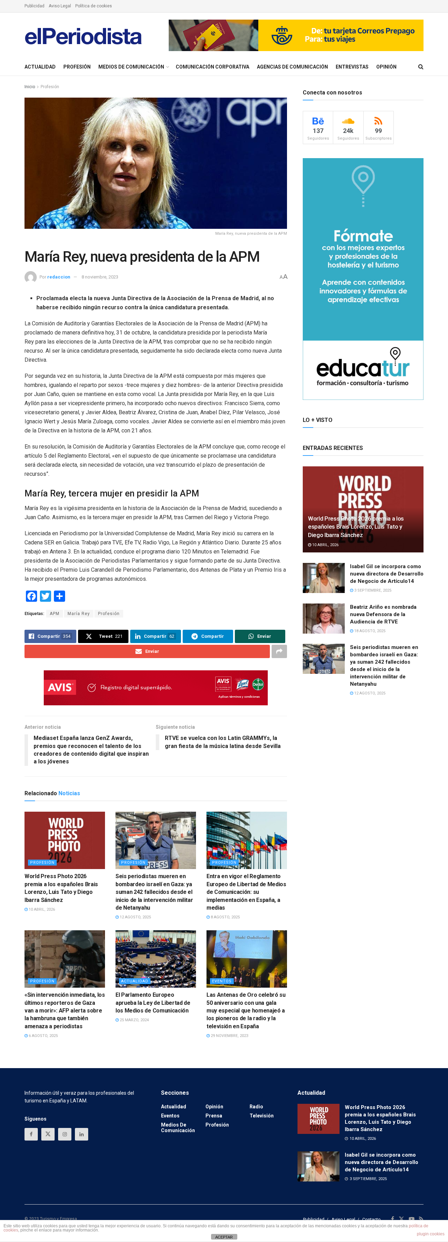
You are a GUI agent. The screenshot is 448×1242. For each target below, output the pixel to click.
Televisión (262, 1115)
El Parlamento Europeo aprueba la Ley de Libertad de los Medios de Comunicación (152, 1003)
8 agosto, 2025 (225, 917)
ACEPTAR (224, 1237)
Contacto (371, 1219)
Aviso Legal (60, 5)
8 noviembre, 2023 (100, 277)
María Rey (79, 613)
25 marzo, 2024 (134, 1020)
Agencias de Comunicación (292, 67)
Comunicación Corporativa (212, 67)
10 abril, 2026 (41, 909)
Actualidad (40, 67)
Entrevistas (352, 67)
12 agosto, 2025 (135, 917)
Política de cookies (93, 5)
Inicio (29, 86)
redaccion (58, 277)
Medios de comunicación (131, 67)
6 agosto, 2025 (43, 1035)
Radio (256, 1106)
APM (54, 613)
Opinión (386, 67)
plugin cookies (430, 1234)
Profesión (77, 67)
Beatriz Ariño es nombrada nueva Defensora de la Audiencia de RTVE (383, 614)
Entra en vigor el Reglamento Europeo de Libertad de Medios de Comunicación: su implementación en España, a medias (246, 892)
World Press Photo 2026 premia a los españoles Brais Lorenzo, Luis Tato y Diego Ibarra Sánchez (356, 527)
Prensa (213, 1115)
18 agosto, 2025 (369, 631)
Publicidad (34, 5)
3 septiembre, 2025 (372, 590)
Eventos (222, 981)
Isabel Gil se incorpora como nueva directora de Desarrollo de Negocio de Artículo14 (387, 573)
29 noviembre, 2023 (229, 1035)
